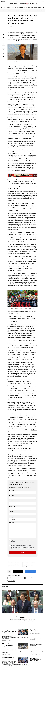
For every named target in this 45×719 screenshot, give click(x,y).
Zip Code (11, 511)
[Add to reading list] (3, 56)
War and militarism (29, 577)
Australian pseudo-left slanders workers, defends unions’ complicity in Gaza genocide (29, 564)
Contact (38, 1)
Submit (22, 552)
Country (11, 517)
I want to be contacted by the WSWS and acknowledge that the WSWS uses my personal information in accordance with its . (22, 547)
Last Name (11, 495)
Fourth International (7, 10)
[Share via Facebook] (3, 34)
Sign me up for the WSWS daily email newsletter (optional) (22, 540)
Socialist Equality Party (17, 10)
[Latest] (4, 7)
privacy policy (30, 548)
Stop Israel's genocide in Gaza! (18, 577)
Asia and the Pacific (11, 580)
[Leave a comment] (3, 53)
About (41, 1)
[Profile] (43, 1)
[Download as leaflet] (3, 50)
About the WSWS (30, 10)
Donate (41, 10)
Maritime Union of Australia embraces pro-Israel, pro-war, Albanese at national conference (14, 564)
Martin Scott (10, 26)
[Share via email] (3, 47)
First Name (11, 490)
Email (10, 501)
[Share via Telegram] (3, 43)
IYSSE (24, 10)
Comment (11, 522)
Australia (9, 577)
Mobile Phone (12, 506)
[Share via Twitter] (3, 37)
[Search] (43, 7)
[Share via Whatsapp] (3, 40)
